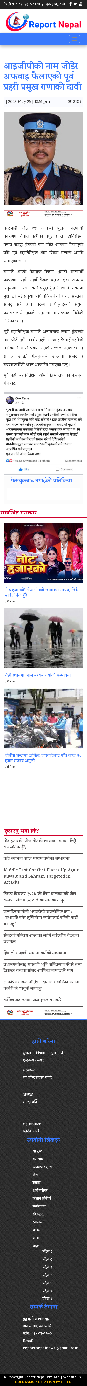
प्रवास (36, 1230)
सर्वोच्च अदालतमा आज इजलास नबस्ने (32, 1000)
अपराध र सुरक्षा (43, 1167)
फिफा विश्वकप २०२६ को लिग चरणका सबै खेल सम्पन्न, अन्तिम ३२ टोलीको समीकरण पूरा (40, 897)
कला (36, 1238)
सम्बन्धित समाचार (18, 513)
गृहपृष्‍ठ (37, 1151)
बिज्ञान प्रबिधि (42, 1199)
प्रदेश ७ (47, 1299)
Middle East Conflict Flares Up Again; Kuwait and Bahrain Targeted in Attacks (42, 876)
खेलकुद (38, 1215)
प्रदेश (36, 1246)
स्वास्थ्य (37, 1222)
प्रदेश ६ (47, 1291)
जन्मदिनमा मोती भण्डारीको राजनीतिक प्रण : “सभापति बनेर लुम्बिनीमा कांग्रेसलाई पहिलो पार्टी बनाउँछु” (41, 918)
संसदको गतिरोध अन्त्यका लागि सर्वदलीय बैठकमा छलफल (41, 939)
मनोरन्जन (39, 1207)
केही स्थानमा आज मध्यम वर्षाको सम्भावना (36, 859)
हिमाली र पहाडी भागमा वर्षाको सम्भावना (35, 953)
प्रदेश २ (47, 1260)
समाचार (38, 1159)
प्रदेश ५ (47, 1283)
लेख (35, 1175)
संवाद (36, 1183)
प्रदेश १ (47, 1252)
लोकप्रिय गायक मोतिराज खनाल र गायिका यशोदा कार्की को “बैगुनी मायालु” (41, 985)
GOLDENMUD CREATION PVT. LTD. (43, 1382)
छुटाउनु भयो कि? (21, 831)
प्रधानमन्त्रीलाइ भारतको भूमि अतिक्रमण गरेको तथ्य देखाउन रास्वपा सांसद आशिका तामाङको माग (43, 968)
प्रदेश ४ (47, 1275)
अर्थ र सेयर (40, 1191)
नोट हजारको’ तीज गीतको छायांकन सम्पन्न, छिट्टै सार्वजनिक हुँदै (40, 844)
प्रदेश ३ (47, 1267)
